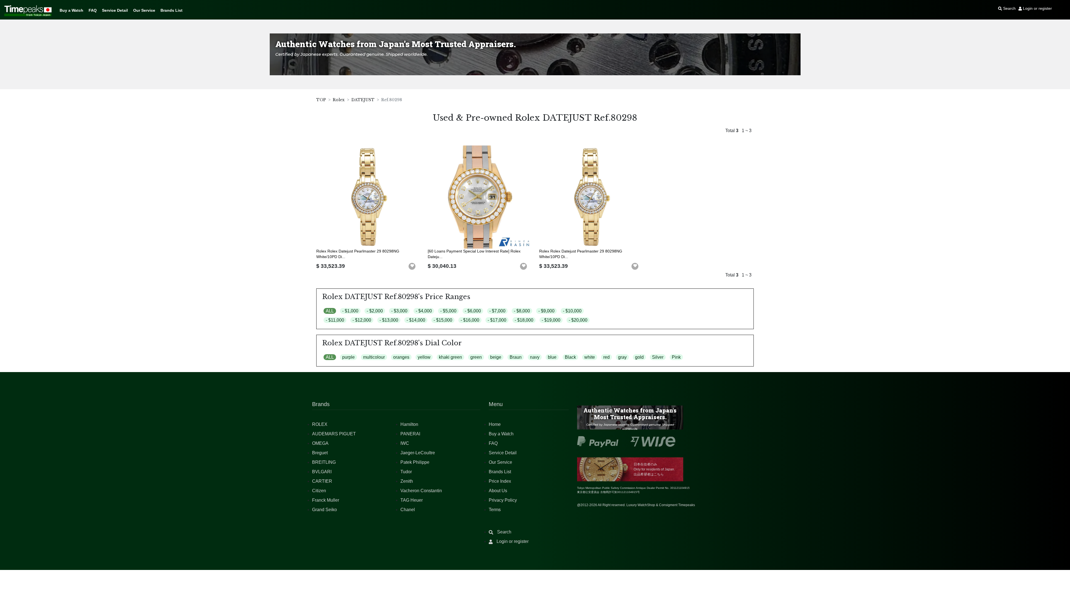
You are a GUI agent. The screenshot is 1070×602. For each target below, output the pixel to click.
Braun (516, 357)
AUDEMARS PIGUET (334, 433)
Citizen (319, 490)
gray (622, 357)
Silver (657, 357)
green (476, 357)
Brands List (171, 10)
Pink (676, 357)
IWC (404, 443)
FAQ (93, 10)
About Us (498, 490)
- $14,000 (416, 320)
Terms (495, 509)
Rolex (339, 99)
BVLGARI (322, 471)
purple (348, 357)
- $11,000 (335, 320)
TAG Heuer (411, 500)
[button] (412, 266)
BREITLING (324, 462)
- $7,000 (497, 311)
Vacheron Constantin (421, 490)
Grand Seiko (324, 509)
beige (495, 357)
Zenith (406, 481)
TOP (321, 99)
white (589, 357)
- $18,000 (524, 320)
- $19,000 (551, 320)
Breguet (320, 452)
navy (534, 357)
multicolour (374, 357)
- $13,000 (389, 320)
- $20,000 (578, 320)
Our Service (144, 10)
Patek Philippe (414, 462)
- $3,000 (399, 311)
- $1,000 (350, 311)
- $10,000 (572, 311)
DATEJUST (362, 99)
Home (495, 424)
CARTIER (322, 481)
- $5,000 (448, 311)
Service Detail (115, 10)
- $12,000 (361, 320)
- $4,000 (424, 311)
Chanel (407, 509)
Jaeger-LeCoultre (417, 452)
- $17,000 (497, 320)
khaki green (450, 357)
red (606, 357)
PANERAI (410, 433)
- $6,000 (473, 311)
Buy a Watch (71, 10)
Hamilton (409, 424)
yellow (424, 357)
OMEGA (320, 443)
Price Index (500, 481)
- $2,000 (375, 311)
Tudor (406, 471)
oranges (401, 357)
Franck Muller (325, 500)
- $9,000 (546, 311)
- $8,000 (522, 311)
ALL (330, 311)
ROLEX (319, 424)
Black (570, 357)
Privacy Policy (503, 500)
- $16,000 (470, 320)
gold (639, 357)
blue (552, 357)
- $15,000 (443, 320)
